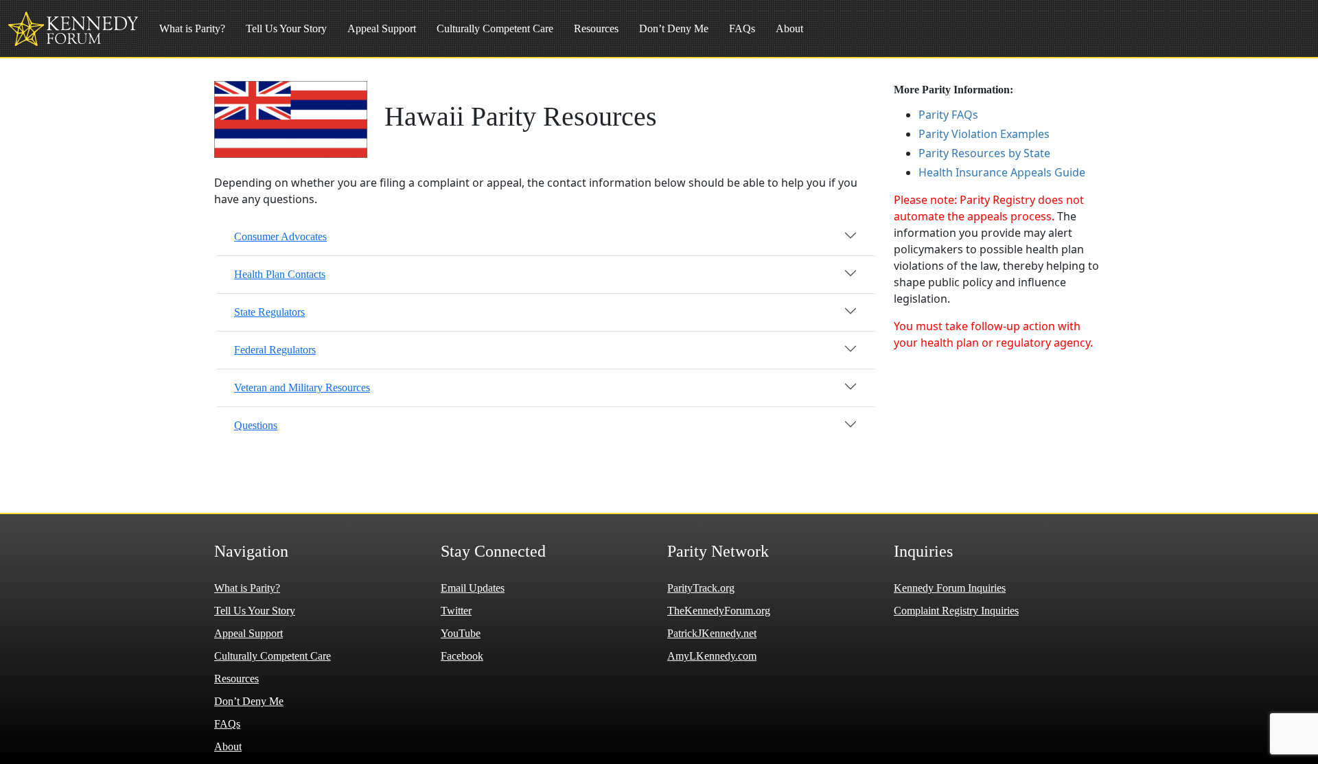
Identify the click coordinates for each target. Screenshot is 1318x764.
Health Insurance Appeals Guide (1001, 172)
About (789, 28)
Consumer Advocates (280, 236)
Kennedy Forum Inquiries (950, 588)
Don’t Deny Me (673, 28)
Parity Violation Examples (984, 133)
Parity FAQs (948, 114)
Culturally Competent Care (495, 28)
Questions (255, 425)
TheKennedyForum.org (718, 610)
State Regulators (269, 312)
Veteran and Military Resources (302, 387)
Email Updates (473, 588)
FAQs (742, 28)
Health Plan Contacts (279, 274)
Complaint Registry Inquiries (956, 610)
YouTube (461, 633)
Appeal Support (381, 28)
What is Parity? (192, 28)
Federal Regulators (275, 350)
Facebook (462, 656)
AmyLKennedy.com (711, 656)
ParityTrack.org (701, 588)
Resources (596, 28)
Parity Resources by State (984, 153)
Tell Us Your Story (286, 28)
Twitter (456, 610)
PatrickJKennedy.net (711, 633)
